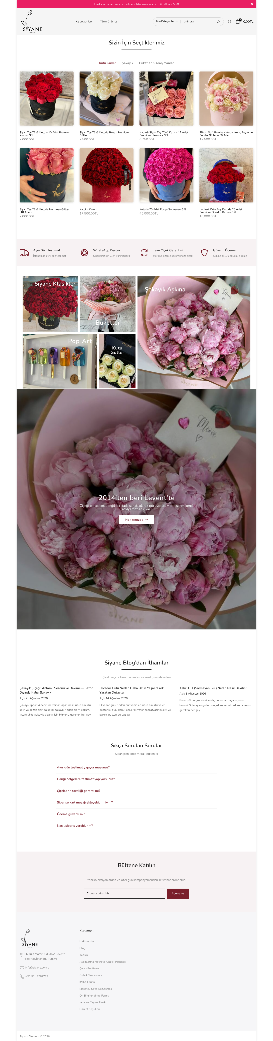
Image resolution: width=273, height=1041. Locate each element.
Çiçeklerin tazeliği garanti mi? (78, 791)
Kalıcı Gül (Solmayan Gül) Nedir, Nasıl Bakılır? (212, 688)
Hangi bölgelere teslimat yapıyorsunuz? (86, 779)
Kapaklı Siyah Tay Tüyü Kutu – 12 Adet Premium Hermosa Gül (163, 134)
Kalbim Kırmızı (88, 209)
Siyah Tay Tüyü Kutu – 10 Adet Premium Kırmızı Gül (45, 134)
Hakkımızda (134, 520)
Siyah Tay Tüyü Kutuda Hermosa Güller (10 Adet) (44, 210)
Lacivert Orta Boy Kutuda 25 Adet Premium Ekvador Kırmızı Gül (220, 210)
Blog (82, 948)
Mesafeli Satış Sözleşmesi (96, 989)
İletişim (84, 955)
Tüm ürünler (109, 21)
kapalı (21, 3)
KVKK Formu (87, 982)
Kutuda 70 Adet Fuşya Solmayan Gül (162, 209)
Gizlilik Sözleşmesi (91, 975)
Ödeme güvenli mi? (71, 814)
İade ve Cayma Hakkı (93, 1002)
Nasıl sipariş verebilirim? (75, 826)
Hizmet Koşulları (90, 1009)
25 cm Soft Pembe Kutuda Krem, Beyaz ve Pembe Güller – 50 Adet (226, 134)
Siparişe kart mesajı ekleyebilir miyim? (85, 802)
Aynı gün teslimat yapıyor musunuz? (83, 767)
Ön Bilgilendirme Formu (94, 996)
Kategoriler (84, 21)
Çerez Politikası (89, 968)
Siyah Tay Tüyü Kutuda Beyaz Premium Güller (104, 134)
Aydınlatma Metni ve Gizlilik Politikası (103, 962)
